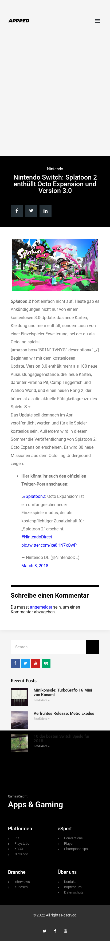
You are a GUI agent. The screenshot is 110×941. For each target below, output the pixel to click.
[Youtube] (66, 931)
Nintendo (55, 168)
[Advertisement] (55, 96)
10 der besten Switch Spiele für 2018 (61, 738)
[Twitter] (45, 931)
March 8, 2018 (34, 565)
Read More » (42, 700)
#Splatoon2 (34, 496)
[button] (97, 20)
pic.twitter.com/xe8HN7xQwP (49, 545)
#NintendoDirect (36, 536)
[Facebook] (55, 931)
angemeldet (41, 607)
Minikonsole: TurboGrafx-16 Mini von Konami (63, 692)
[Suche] (92, 647)
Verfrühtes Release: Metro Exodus (64, 713)
